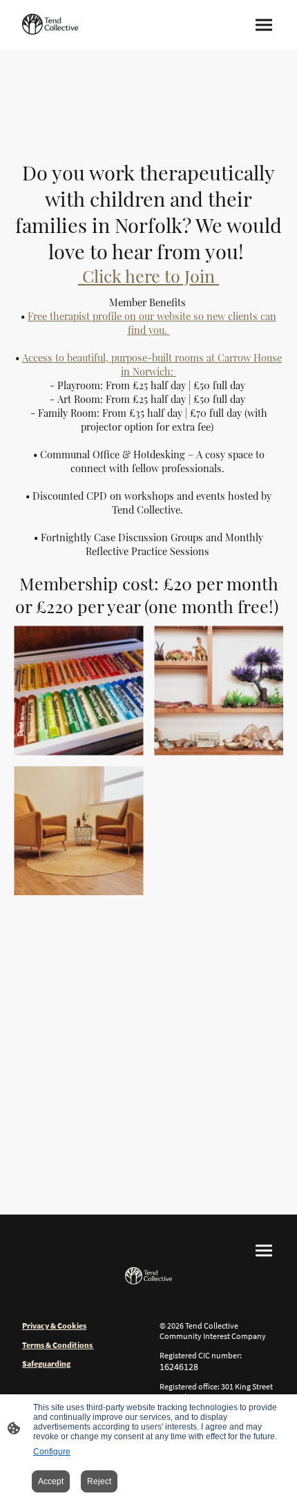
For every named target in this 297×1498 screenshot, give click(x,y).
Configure (51, 1452)
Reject (99, 1481)
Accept (51, 1481)
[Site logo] (50, 24)
